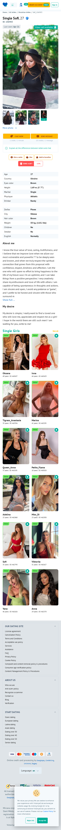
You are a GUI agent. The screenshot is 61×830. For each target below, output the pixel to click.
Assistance (9, 649)
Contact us (9, 696)
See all (55, 331)
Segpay (34, 763)
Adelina (7, 514)
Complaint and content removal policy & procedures (26, 664)
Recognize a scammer (14, 692)
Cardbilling (50, 760)
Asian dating (10, 728)
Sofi (5, 561)
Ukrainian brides (24, 12)
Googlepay (41, 760)
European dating (11, 721)
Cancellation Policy (12, 635)
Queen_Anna (9, 467)
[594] (21, 5)
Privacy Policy (10, 657)
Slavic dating (10, 717)
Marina (35, 420)
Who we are (10, 685)
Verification (9, 703)
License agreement (13, 631)
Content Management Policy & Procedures (22, 671)
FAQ (7, 653)
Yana (5, 608)
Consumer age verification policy (18, 668)
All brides (12, 12)
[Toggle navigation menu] (13, 5)
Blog (7, 700)
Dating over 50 (11, 739)
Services (8, 646)
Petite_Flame (38, 467)
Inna (34, 373)
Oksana (6, 373)
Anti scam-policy (12, 689)
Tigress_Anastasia (12, 420)
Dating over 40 (11, 735)
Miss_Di (35, 514)
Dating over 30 (11, 732)
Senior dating (10, 742)
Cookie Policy (48, 811)
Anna (34, 608)
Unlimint (27, 763)
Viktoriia (36, 561)
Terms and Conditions (13, 638)
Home (5, 12)
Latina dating (10, 724)
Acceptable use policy (14, 642)
